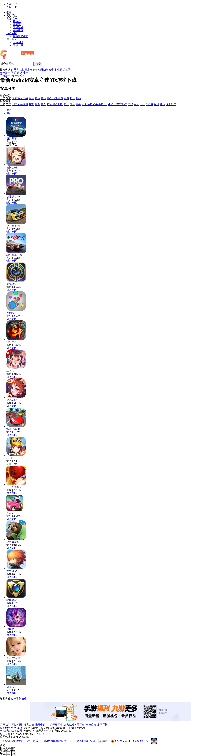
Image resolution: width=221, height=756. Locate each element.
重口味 (149, 104)
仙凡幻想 (43, 69)
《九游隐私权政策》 (11, 741)
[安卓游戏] (26, 60)
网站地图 (16, 724)
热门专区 (11, 33)
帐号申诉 (40, 724)
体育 (66, 98)
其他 (78, 98)
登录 (9, 12)
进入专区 (11, 173)
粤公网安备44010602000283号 (131, 741)
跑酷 (124, 104)
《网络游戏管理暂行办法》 (58, 741)
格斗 (55, 98)
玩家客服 (29, 724)
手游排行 (18, 30)
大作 (142, 104)
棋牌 (60, 98)
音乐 (43, 104)
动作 (25, 98)
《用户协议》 (33, 741)
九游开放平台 (55, 724)
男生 (78, 104)
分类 (19, 72)
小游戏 (112, 104)
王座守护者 (31, 69)
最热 (9, 110)
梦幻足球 (54, 69)
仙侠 (20, 104)
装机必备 (92, 104)
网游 (13, 72)
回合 (66, 104)
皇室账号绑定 (20, 36)
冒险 (43, 98)
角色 (20, 98)
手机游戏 (5, 75)
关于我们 (5, 724)
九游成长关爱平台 (74, 724)
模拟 (72, 98)
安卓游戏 (18, 27)
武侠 (25, 104)
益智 (14, 98)
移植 (162, 104)
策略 (49, 98)
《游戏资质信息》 (86, 741)
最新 (9, 113)
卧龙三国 (65, 69)
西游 (49, 104)
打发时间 (171, 104)
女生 (84, 104)
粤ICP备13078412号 (11, 730)
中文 (136, 104)
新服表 (17, 24)
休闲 (8, 98)
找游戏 (17, 21)
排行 (25, 72)
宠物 (72, 104)
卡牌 (14, 104)
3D (105, 104)
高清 (119, 104)
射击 (31, 98)
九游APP (11, 6)
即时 (60, 104)
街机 (101, 104)
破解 (156, 104)
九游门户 (11, 4)
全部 (2, 98)
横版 (55, 104)
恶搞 (130, 104)
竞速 (37, 98)
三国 (8, 104)
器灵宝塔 (19, 69)
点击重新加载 (19, 698)
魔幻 (31, 104)
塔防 (37, 104)
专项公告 (18, 45)
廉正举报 (102, 724)
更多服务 (11, 39)
